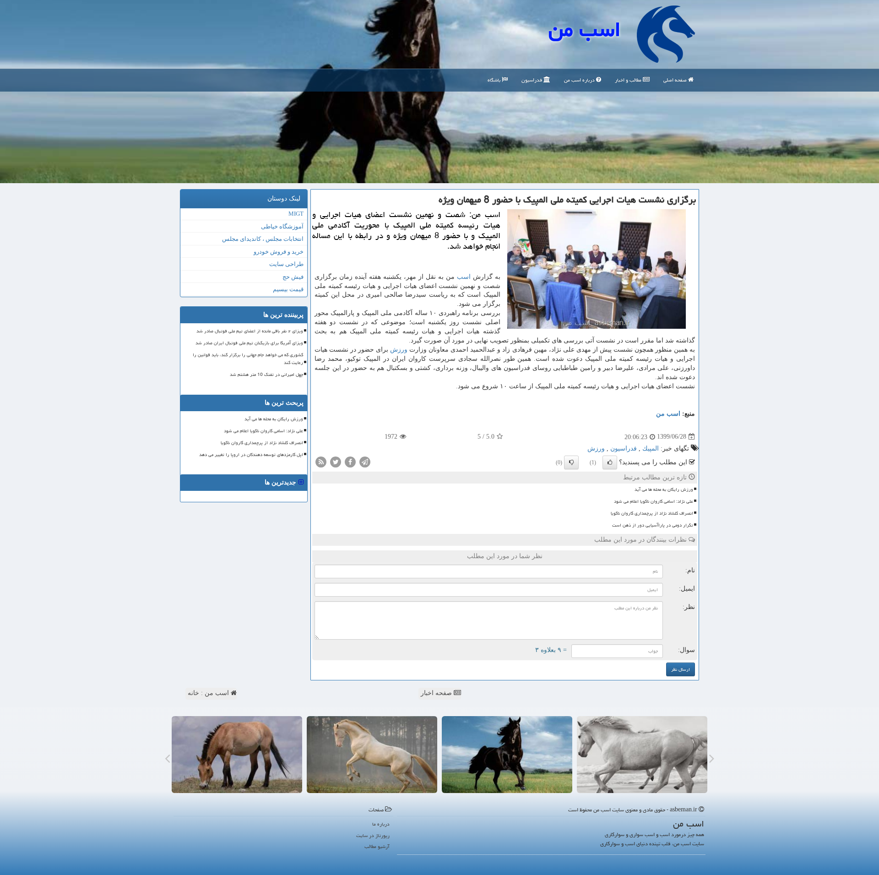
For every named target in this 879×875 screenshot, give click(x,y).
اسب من (584, 29)
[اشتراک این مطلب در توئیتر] (335, 461)
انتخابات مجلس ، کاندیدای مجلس (263, 238)
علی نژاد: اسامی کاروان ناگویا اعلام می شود (653, 501)
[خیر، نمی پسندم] (571, 462)
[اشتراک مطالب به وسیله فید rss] (321, 461)
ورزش (398, 349)
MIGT (296, 213)
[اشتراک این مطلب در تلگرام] (364, 461)
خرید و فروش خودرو (279, 251)
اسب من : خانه (209, 693)
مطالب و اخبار (629, 80)
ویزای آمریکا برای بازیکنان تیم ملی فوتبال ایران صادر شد (249, 343)
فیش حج (293, 276)
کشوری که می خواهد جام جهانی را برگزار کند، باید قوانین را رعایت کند (248, 358)
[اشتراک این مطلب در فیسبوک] (350, 461)
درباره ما (381, 824)
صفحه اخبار (437, 693)
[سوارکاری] (237, 754)
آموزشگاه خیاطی (282, 226)
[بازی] (642, 754)
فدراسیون (532, 80)
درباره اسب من (580, 80)
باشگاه (495, 80)
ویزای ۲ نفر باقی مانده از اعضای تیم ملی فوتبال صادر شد (249, 331)
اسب (464, 276)
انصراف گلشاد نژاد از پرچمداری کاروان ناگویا (652, 513)
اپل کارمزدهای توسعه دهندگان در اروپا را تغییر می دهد (251, 454)
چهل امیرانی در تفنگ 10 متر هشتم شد (266, 374)
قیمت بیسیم (288, 289)
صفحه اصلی (675, 80)
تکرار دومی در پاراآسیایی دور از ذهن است (652, 525)
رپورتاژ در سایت (373, 835)
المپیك (650, 448)
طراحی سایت (286, 264)
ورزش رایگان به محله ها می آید (664, 489)
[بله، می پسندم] (609, 462)
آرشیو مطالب (377, 846)
